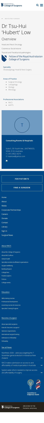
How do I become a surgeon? (10, 327)
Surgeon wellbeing (7, 266)
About (4, 201)
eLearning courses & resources (11, 305)
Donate (5, 218)
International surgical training (10, 334)
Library (4, 227)
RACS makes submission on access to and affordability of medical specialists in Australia (19, 364)
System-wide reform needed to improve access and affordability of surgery (19, 371)
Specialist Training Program (10, 308)
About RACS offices (7, 255)
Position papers (6, 276)
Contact (5, 222)
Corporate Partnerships (11, 210)
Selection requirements (9, 331)
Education (6, 292)
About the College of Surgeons (11, 252)
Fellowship (5, 341)
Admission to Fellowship (9, 338)
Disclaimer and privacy (30, 408)
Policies (4, 279)
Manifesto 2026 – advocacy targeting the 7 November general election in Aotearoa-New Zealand (19, 355)
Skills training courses (8, 298)
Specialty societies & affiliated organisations (15, 262)
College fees (5, 272)
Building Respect (7, 269)
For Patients (22, 179)
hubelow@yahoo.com (16, 156)
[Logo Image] (11, 6)
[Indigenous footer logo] (34, 387)
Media (4, 206)
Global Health (6, 259)
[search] (38, 5)
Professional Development (10, 302)
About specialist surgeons (9, 324)
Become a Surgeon (9, 318)
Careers (5, 214)
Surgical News (7, 235)
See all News (7, 347)
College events (6, 282)
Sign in (4, 231)
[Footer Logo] (10, 407)
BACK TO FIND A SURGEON (12, 18)
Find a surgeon (22, 187)
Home (4, 197)
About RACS (6, 246)
